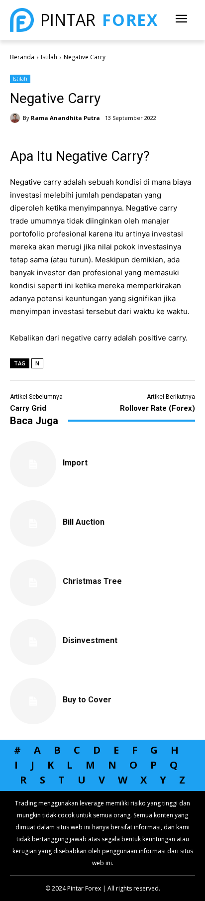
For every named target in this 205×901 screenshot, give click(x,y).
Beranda (22, 57)
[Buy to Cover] (33, 701)
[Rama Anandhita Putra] (16, 118)
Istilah (49, 57)
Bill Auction (83, 522)
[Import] (33, 464)
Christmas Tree (92, 581)
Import (75, 462)
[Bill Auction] (33, 523)
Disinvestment (90, 640)
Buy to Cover (87, 699)
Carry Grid (28, 408)
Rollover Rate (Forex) (157, 408)
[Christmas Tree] (33, 583)
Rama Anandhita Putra (65, 117)
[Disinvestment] (33, 642)
